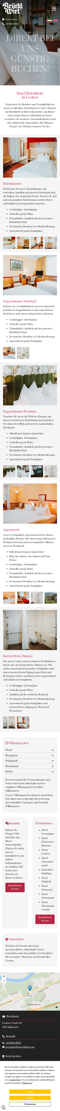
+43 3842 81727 (13, 1043)
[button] (42, 8)
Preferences (30, 1104)
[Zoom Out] (4, 981)
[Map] (30, 991)
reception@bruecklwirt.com (19, 1047)
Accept (30, 1092)
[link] (53, 750)
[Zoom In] (4, 976)
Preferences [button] (27, 1083)
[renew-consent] (3, 1107)
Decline (30, 1098)
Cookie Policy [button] (15, 1080)
